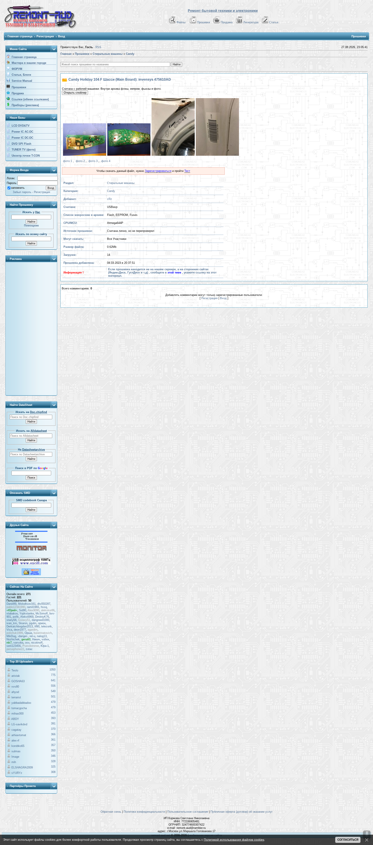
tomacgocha (19, 708)
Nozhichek (13, 639)
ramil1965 (33, 607)
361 (53, 739)
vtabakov (12, 613)
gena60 (25, 639)
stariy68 (11, 620)
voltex (45, 639)
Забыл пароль (22, 192)
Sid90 (22, 610)
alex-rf (15, 740)
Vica (9, 629)
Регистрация (45, 36)
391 (53, 723)
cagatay (16, 729)
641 (53, 680)
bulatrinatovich (43, 633)
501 (53, 696)
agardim (33, 629)
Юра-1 (45, 645)
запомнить (18, 187)
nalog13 (42, 636)
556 (53, 685)
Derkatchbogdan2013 (19, 626)
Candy (111, 191)
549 (53, 691)
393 (53, 718)
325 (53, 766)
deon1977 (20, 629)
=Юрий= (11, 610)
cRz (109, 199)
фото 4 (105, 161)
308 (53, 772)
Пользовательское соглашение (187, 811)
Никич (36, 639)
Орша (28, 633)
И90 (37, 626)
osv (27, 642)
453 (53, 712)
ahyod (15, 692)
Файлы (181, 22)
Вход (61, 36)
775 (53, 675)
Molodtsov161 (27, 603)
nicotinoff (37, 642)
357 (53, 745)
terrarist (16, 697)
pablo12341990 (15, 607)
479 (53, 702)
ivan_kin (11, 623)
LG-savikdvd (19, 724)
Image (15, 756)
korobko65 (17, 746)
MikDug (11, 636)
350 (53, 750)
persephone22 (15, 649)
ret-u (32, 636)
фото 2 (80, 161)
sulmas (16, 751)
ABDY (15, 719)
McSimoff (42, 613)
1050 (52, 669)
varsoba (18, 642)
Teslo (14, 670)
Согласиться (347, 839)
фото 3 (93, 161)
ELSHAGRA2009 (22, 767)
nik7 (9, 642)
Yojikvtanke (26, 613)
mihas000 (17, 713)
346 (53, 755)
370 (53, 728)
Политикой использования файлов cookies (234, 839)
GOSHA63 (18, 681)
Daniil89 (11, 603)
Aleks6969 (26, 616)
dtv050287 (43, 603)
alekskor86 (48, 610)
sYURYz (16, 772)
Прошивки (203, 22)
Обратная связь (111, 811)
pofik (16, 616)
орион (42, 623)
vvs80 (15, 686)
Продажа (226, 22)
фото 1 (67, 161)
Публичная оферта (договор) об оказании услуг (241, 811)
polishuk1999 (14, 633)
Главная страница (20, 36)
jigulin (32, 623)
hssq (44, 607)
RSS (98, 47)
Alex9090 (33, 610)
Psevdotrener (30, 645)
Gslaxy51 (24, 620)
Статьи (273, 22)
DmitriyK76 (42, 616)
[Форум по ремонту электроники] (31, 541)
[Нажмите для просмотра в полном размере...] (84, 140)
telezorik (46, 626)
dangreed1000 (40, 620)
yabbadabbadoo (21, 702)
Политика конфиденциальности (144, 811)
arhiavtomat (18, 735)
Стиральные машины (120, 183)
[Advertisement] (31, 329)
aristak (15, 675)
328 (53, 761)
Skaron (23, 623)
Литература (250, 22)
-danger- (23, 636)
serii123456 (13, 645)
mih (13, 762)
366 (53, 734)
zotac (29, 649)
